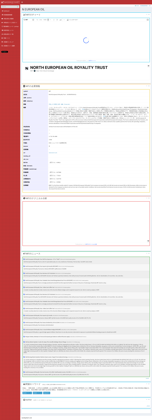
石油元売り (47, 393)
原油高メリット (27, 393)
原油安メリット (37, 393)
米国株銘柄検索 (144, 5)
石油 (83, 109)
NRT (150, 5)
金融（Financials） (66, 104)
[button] (22, 2)
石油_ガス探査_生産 (54, 104)
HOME (137, 5)
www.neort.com (53, 152)
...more (147, 378)
